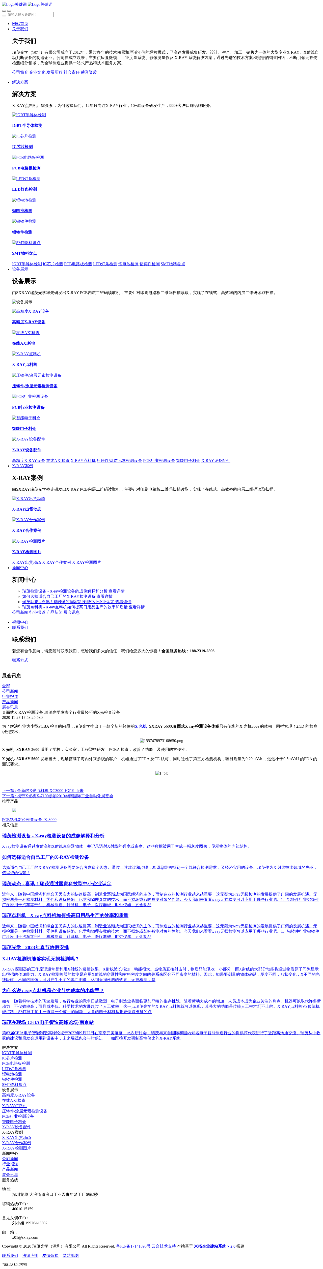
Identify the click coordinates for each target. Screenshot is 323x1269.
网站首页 (20, 23)
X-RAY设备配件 (215, 460)
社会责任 (72, 72)
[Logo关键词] (27, 4)
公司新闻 (20, 612)
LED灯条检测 (105, 264)
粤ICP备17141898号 (134, 1246)
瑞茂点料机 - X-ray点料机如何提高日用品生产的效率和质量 (75, 607)
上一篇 (43, 790)
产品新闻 (54, 612)
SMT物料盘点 (173, 264)
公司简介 (20, 72)
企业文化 (37, 72)
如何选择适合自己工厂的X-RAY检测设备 (59, 596)
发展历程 (54, 72)
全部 (6, 686)
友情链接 (50, 1255)
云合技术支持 (164, 1246)
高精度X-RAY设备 (28, 460)
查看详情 (117, 591)
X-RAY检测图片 (86, 562)
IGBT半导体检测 (27, 264)
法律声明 (30, 1255)
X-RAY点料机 (83, 460)
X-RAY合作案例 (56, 562)
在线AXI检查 (58, 460)
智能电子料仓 (188, 460)
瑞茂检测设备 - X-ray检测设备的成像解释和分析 (65, 591)
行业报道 (37, 612)
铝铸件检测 (150, 264)
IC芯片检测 (53, 264)
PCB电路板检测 (78, 264)
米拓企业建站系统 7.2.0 (214, 1246)
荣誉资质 (89, 72)
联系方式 (20, 660)
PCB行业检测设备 (159, 460)
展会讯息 (72, 612)
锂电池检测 (128, 264)
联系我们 (10, 1255)
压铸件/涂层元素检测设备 (119, 460)
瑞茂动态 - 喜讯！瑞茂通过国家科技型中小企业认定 (68, 602)
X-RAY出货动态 (26, 562)
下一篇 (57, 796)
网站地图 (71, 1255)
